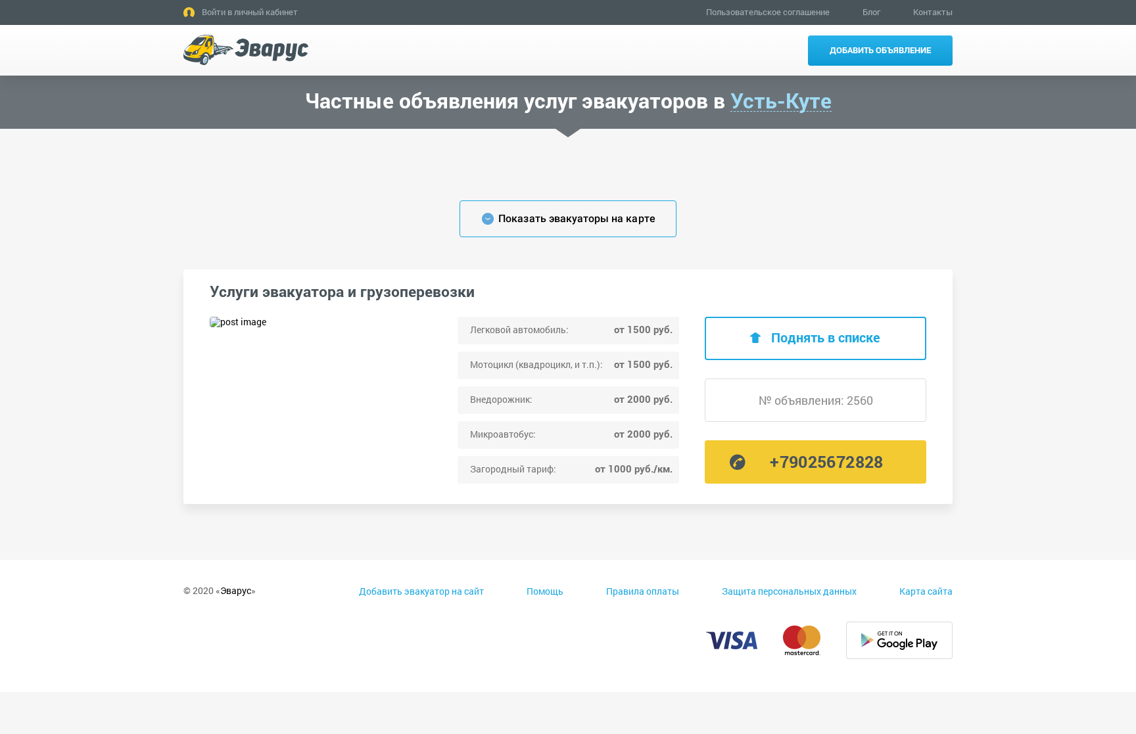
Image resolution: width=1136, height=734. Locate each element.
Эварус (235, 590)
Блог (871, 12)
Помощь (545, 591)
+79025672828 (826, 461)
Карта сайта (926, 591)
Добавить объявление (880, 50)
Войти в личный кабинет (250, 12)
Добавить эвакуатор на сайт (421, 591)
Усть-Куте (781, 101)
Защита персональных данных (789, 591)
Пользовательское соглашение (768, 12)
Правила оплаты (642, 591)
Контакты (933, 12)
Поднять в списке (825, 337)
